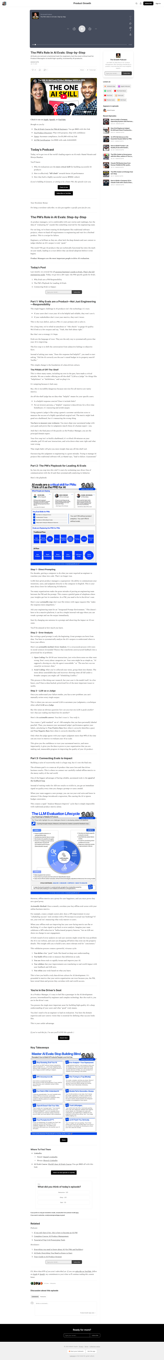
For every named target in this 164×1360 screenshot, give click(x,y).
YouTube (62, 119)
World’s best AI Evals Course (59, 1164)
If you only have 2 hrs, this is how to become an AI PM (55, 1232)
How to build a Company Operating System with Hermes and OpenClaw (121, 120)
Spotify (52, 119)
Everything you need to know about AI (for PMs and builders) (58, 1249)
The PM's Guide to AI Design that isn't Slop (122, 173)
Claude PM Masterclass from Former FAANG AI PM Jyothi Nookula (121, 164)
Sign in (158, 3)
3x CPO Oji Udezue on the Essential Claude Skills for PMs (121, 138)
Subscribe (148, 3)
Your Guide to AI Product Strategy (48, 1256)
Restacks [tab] (43, 1296)
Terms (86, 1346)
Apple (45, 119)
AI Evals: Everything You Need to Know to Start (53, 1253)
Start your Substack (77, 1351)
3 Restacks (53, 1283)
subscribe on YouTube (83, 1271)
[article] (118, 121)
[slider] (81, 45)
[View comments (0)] (130, 23)
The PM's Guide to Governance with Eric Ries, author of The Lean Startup (122, 155)
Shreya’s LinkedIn (50, 1160)
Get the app (91, 1351)
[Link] (27, 149)
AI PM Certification (42, 140)
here (77, 1212)
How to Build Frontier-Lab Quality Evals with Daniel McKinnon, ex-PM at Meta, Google (120, 147)
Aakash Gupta (35, 62)
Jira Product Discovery (43, 132)
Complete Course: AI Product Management (51, 1236)
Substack (72, 1356)
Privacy (81, 1346)
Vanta (36, 136)
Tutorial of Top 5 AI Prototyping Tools (49, 1240)
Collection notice (94, 1346)
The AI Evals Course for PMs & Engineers (50, 129)
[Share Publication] (141, 3)
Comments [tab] (35, 1296)
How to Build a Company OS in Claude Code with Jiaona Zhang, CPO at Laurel (122, 181)
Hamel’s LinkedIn (50, 1157)
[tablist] (39, 1297)
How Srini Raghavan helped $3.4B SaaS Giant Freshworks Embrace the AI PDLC (121, 129)
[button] (68, 29)
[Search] (136, 3)
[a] (106, 121)
